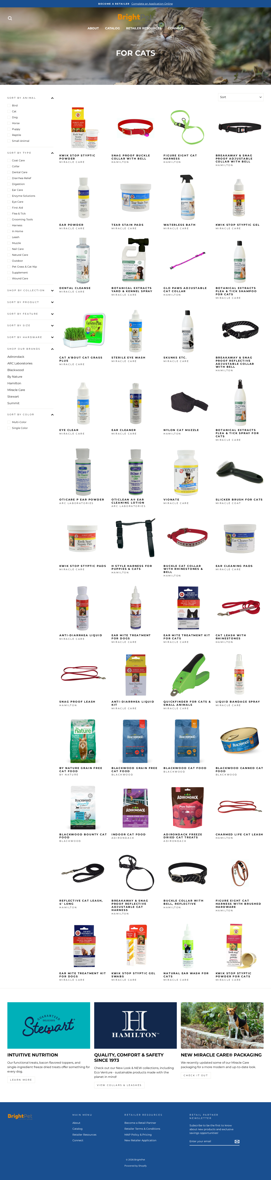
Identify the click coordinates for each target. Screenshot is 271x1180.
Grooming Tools (22, 219)
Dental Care (19, 172)
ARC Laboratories (19, 363)
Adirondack (15, 356)
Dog (15, 117)
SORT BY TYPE (19, 153)
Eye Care (17, 201)
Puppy (16, 129)
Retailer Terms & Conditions (142, 1128)
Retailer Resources (143, 28)
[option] (135, 4)
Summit (13, 403)
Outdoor (17, 260)
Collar (16, 166)
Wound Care (20, 278)
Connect (175, 28)
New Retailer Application (140, 1140)
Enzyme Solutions (23, 195)
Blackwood (15, 370)
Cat (14, 111)
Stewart (13, 396)
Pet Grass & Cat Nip (24, 266)
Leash (15, 237)
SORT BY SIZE (18, 325)
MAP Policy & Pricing (138, 1134)
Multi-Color (19, 422)
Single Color (20, 428)
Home (135, 44)
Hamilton (14, 383)
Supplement (20, 272)
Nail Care (18, 249)
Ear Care (17, 190)
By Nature (14, 376)
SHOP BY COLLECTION (26, 290)
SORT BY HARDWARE (24, 337)
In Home (17, 231)
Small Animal (20, 141)
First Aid (17, 207)
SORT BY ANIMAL (21, 98)
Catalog (112, 28)
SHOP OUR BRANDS (23, 349)
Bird (15, 105)
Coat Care (18, 160)
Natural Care (20, 255)
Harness (17, 225)
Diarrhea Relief (21, 178)
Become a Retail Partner (140, 1122)
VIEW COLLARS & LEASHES (119, 1085)
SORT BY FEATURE (22, 314)
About (93, 28)
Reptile (16, 135)
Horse (16, 123)
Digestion (18, 184)
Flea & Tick (19, 213)
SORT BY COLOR (20, 414)
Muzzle (16, 243)
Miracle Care (16, 390)
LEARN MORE (21, 1079)
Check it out (196, 1075)
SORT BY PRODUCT (23, 302)
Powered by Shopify (135, 1165)
